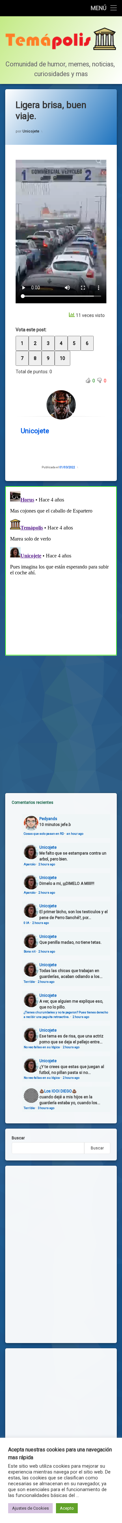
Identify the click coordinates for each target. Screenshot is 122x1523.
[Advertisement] (61, 719)
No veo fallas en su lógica (42, 1047)
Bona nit (29, 951)
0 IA (26, 923)
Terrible (29, 981)
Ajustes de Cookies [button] (30, 1508)
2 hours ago (46, 864)
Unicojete (30, 131)
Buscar (18, 1138)
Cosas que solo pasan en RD (44, 833)
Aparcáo (29, 864)
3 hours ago (46, 1108)
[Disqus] (61, 569)
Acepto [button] (67, 1508)
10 (62, 358)
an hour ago (75, 833)
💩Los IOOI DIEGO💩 (58, 1091)
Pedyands (48, 818)
